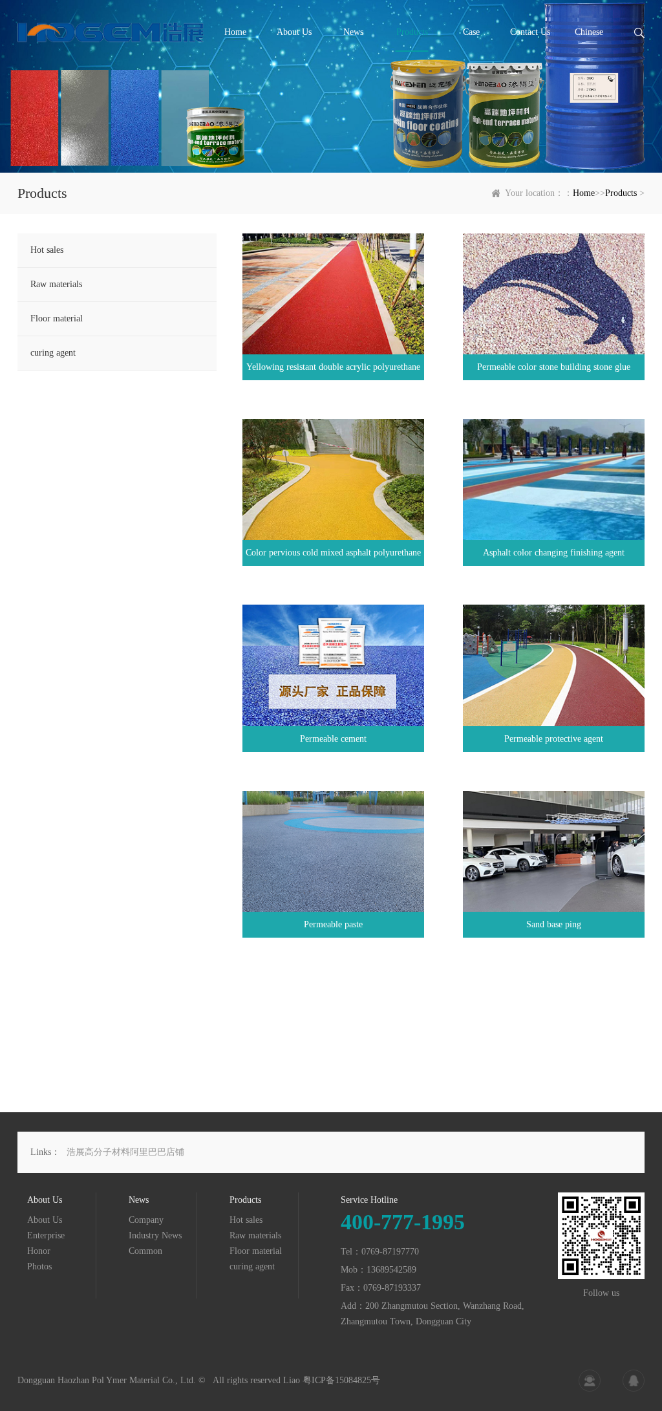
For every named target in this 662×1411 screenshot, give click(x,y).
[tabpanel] (331, 86)
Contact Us (530, 32)
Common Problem (145, 1251)
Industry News (155, 1235)
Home (235, 32)
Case (471, 32)
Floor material (56, 318)
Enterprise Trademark (47, 1236)
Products (412, 32)
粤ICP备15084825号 (341, 1380)
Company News (146, 1220)
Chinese (589, 32)
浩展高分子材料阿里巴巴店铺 (125, 1152)
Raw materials (56, 284)
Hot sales (46, 250)
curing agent (53, 353)
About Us (294, 32)
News (353, 32)
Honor (38, 1251)
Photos (39, 1266)
